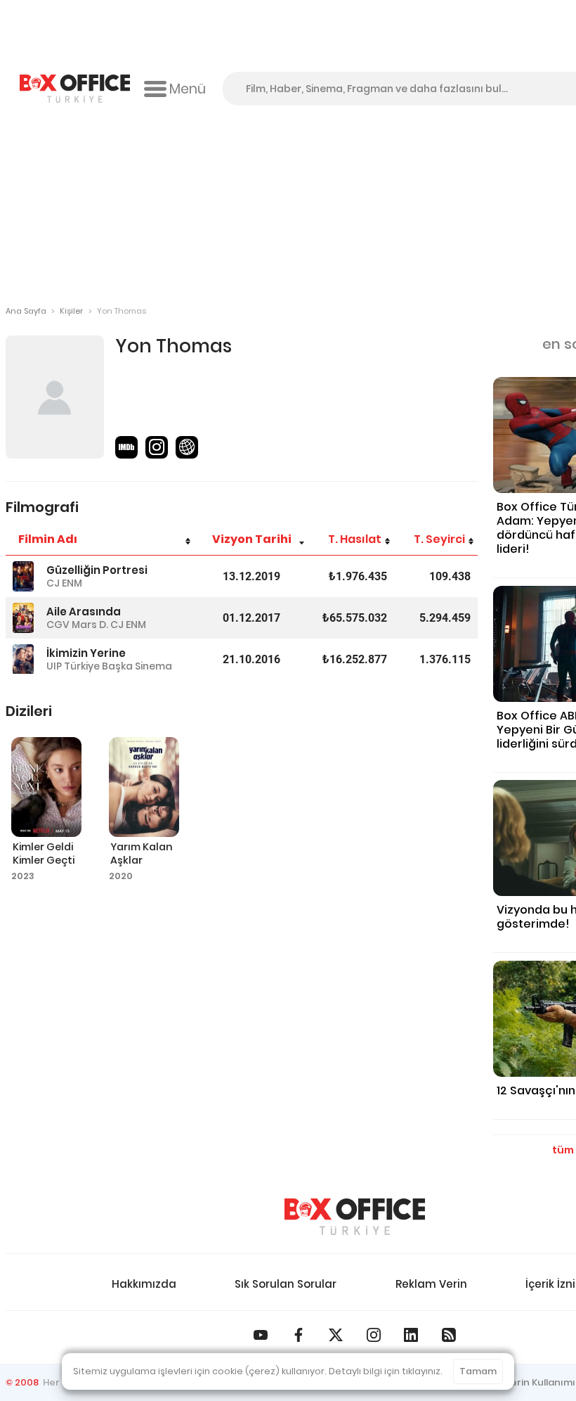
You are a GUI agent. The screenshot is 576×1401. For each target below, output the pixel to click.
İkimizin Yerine (86, 653)
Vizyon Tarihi (252, 539)
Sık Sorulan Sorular (285, 1284)
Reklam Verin (431, 1284)
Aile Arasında (83, 611)
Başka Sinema (137, 666)
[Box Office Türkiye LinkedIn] (410, 1334)
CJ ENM (64, 583)
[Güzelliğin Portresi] (23, 576)
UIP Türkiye (73, 666)
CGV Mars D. (77, 625)
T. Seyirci (439, 539)
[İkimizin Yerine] (23, 659)
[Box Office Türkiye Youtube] (260, 1334)
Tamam (478, 1371)
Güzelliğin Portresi (97, 570)
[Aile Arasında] (23, 618)
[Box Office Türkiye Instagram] (373, 1334)
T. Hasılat (354, 539)
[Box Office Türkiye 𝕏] (335, 1334)
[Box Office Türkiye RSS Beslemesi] (448, 1334)
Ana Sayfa (26, 310)
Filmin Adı (47, 539)
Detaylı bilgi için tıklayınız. (386, 1371)
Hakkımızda (144, 1284)
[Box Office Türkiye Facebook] (298, 1334)
